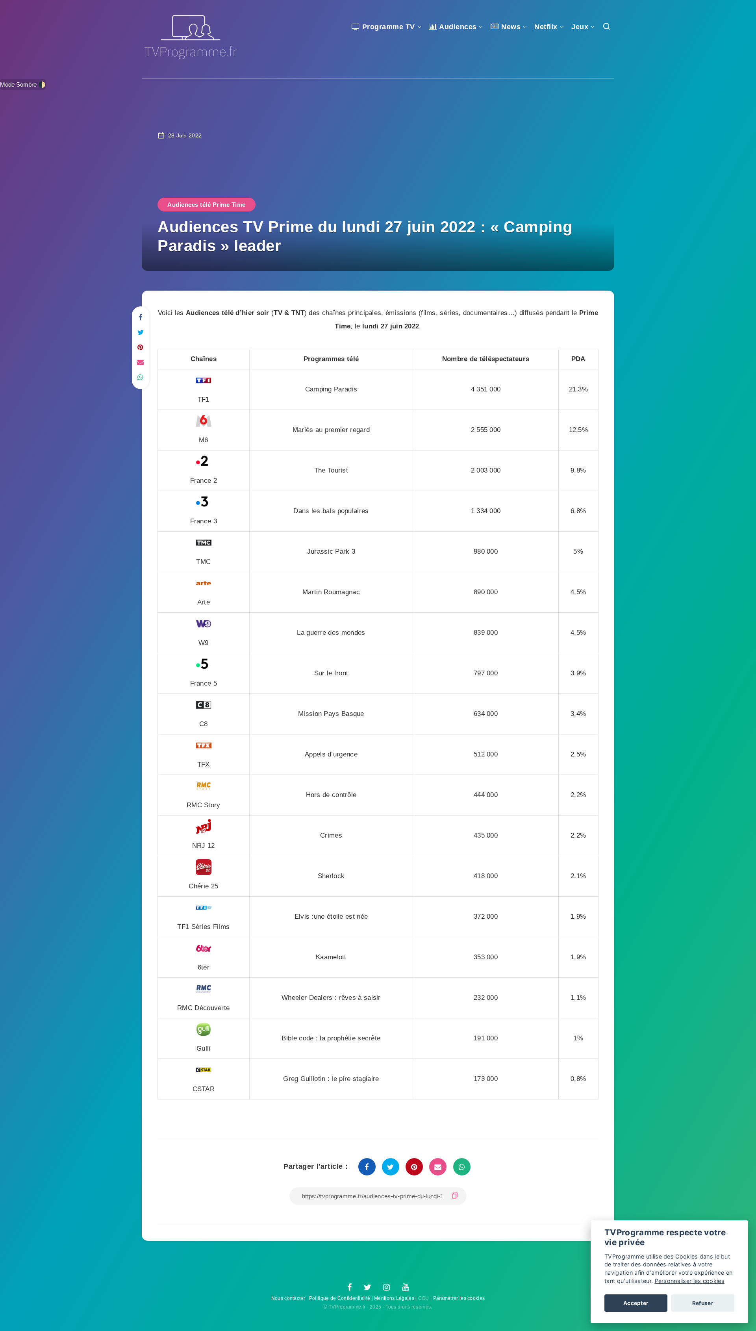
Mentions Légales (394, 1298)
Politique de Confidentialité (339, 1298)
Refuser (702, 1303)
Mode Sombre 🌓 (23, 84)
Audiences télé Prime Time (206, 204)
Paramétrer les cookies (459, 1298)
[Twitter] (367, 1287)
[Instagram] (386, 1287)
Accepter (636, 1303)
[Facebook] (349, 1287)
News (510, 27)
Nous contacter (288, 1298)
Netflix (546, 27)
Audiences (457, 27)
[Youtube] (405, 1287)
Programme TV (387, 27)
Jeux (579, 27)
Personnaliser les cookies (690, 1280)
